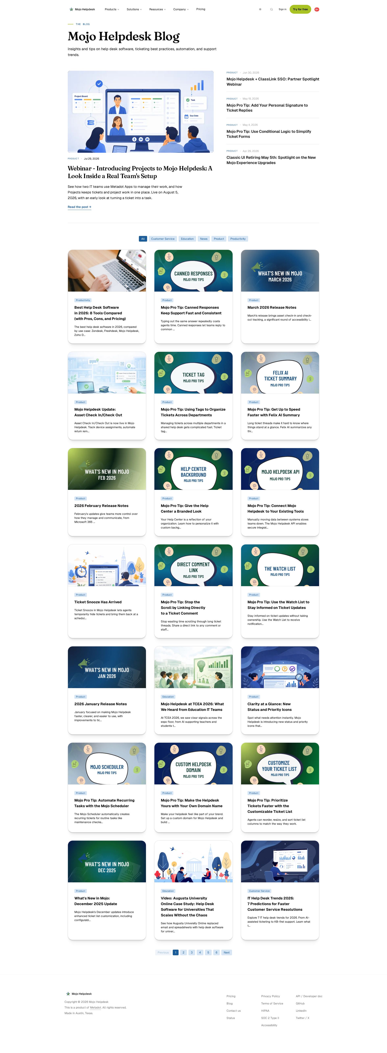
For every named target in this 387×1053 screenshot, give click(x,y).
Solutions (133, 9)
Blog (230, 1003)
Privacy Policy (270, 996)
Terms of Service (272, 1003)
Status (231, 1018)
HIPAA (265, 1010)
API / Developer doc (309, 996)
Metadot (95, 1007)
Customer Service (163, 239)
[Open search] (271, 9)
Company (179, 9)
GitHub (300, 1003)
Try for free (300, 9)
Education (187, 239)
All (143, 239)
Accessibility (269, 1025)
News (203, 239)
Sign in (282, 9)
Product (219, 239)
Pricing (200, 9)
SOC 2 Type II (270, 1018)
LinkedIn (301, 1010)
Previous (163, 952)
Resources (156, 9)
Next (227, 952)
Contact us (234, 1010)
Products (110, 9)
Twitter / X (302, 1018)
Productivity (238, 239)
